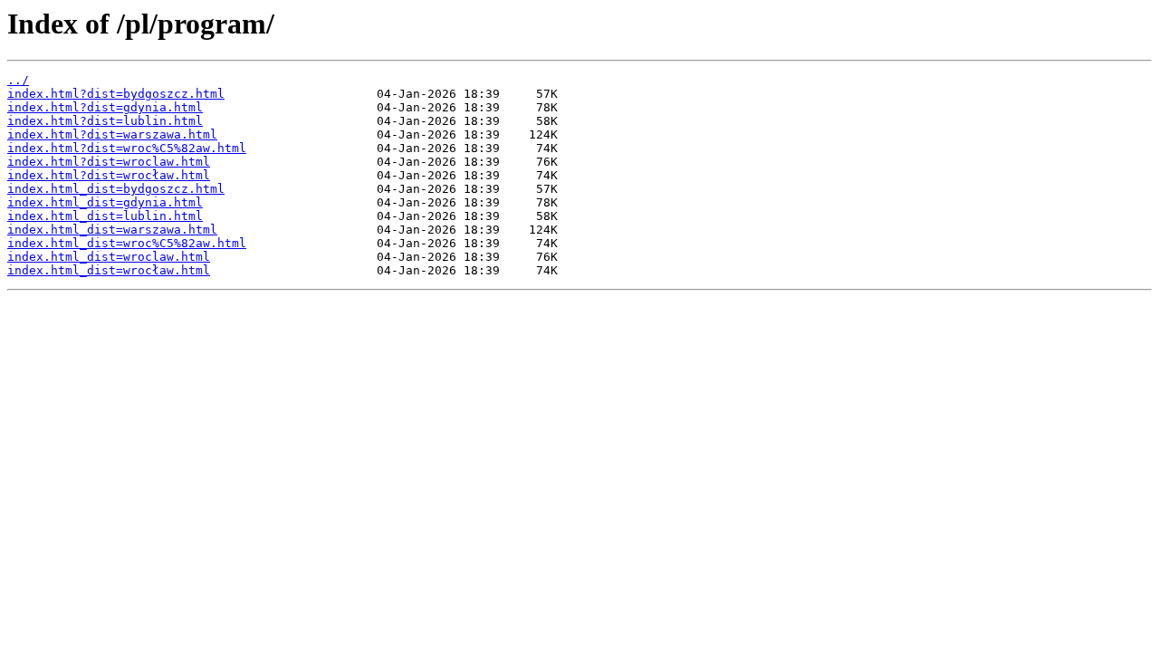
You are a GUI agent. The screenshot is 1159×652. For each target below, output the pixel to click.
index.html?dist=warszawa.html (112, 134)
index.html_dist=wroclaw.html (108, 257)
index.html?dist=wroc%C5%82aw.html (126, 148)
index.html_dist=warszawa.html (112, 229)
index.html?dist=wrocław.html (108, 175)
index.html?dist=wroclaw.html (108, 161)
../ (18, 80)
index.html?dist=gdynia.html (105, 107)
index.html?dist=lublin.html (105, 121)
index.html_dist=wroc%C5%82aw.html (126, 243)
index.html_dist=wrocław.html (108, 270)
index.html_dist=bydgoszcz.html (116, 189)
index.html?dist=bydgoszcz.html (116, 94)
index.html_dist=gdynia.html (105, 202)
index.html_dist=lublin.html (105, 216)
